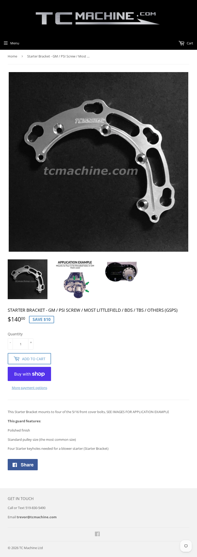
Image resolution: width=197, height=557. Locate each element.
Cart (189, 43)
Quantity (15, 333)
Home (12, 56)
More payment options (29, 387)
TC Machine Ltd (31, 547)
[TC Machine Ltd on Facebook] (97, 534)
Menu (14, 43)
